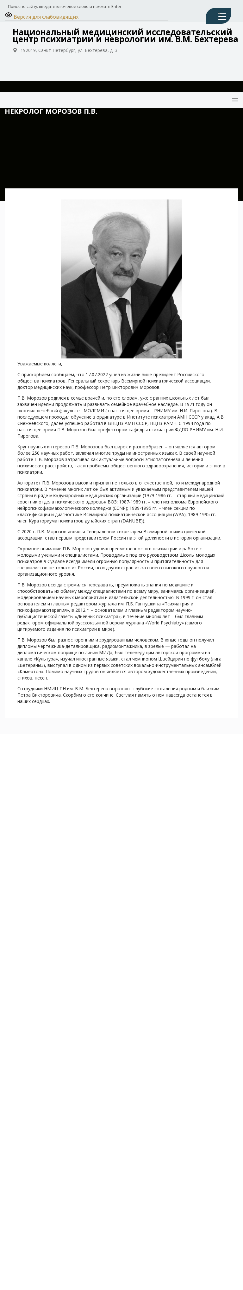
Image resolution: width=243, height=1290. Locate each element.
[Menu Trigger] (218, 16)
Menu (229, 95)
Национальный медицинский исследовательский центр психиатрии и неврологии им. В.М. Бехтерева (125, 35)
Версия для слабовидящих (45, 16)
